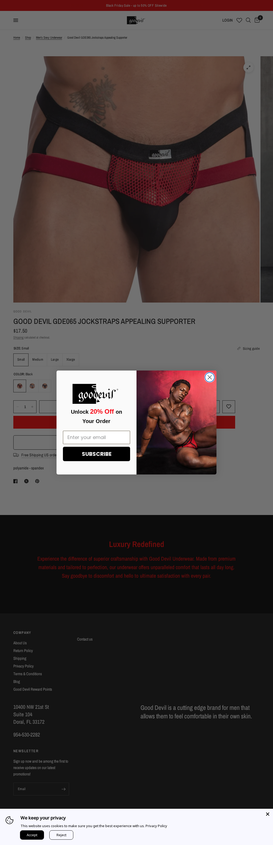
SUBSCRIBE (96, 454)
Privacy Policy (156, 825)
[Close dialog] (209, 377)
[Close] (267, 814)
